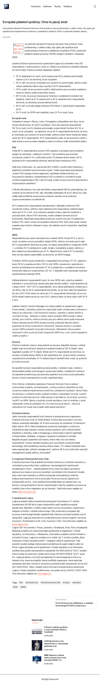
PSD (16, 587)
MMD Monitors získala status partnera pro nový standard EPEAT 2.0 (55, 657)
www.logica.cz (44, 573)
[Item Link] (37, 631)
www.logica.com (20, 524)
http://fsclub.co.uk (27, 492)
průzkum (77, 583)
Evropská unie (32, 583)
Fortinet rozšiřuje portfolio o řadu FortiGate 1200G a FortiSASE (55, 629)
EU (22, 583)
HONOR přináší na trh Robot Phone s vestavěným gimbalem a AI (56, 643)
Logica (67, 583)
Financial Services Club (51, 583)
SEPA (24, 587)
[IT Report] (6, 6)
